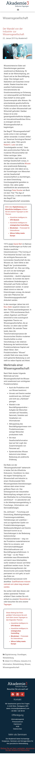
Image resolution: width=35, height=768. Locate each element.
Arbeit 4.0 (9, 661)
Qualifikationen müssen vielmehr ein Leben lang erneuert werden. (17, 584)
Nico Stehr (8, 307)
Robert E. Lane (9, 145)
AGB (17, 726)
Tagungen (7, 604)
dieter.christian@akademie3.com (17, 708)
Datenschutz (17, 729)
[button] (18, 9)
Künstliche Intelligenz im (19, 630)
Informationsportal (17, 719)
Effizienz (17, 661)
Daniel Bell (18, 244)
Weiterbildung (8, 658)
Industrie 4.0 (26, 661)
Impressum (17, 724)
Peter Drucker (17, 190)
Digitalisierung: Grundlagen (15, 654)
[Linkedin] (17, 694)
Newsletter (24, 599)
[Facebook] (13, 694)
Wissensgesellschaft (11, 667)
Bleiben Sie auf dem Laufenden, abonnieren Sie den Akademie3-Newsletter (18, 749)
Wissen (28, 163)
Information (7, 664)
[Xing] (22, 694)
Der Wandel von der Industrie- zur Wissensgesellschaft (13, 31)
